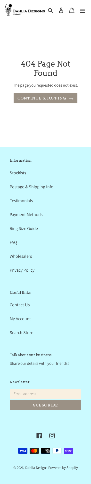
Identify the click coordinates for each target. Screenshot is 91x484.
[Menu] (82, 10)
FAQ (13, 242)
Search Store (21, 332)
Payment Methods (26, 214)
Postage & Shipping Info (31, 186)
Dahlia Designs (36, 467)
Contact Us (20, 304)
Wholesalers (21, 256)
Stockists (18, 173)
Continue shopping (41, 98)
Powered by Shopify (63, 467)
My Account (20, 318)
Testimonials (21, 200)
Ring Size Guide (24, 228)
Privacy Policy (22, 270)
